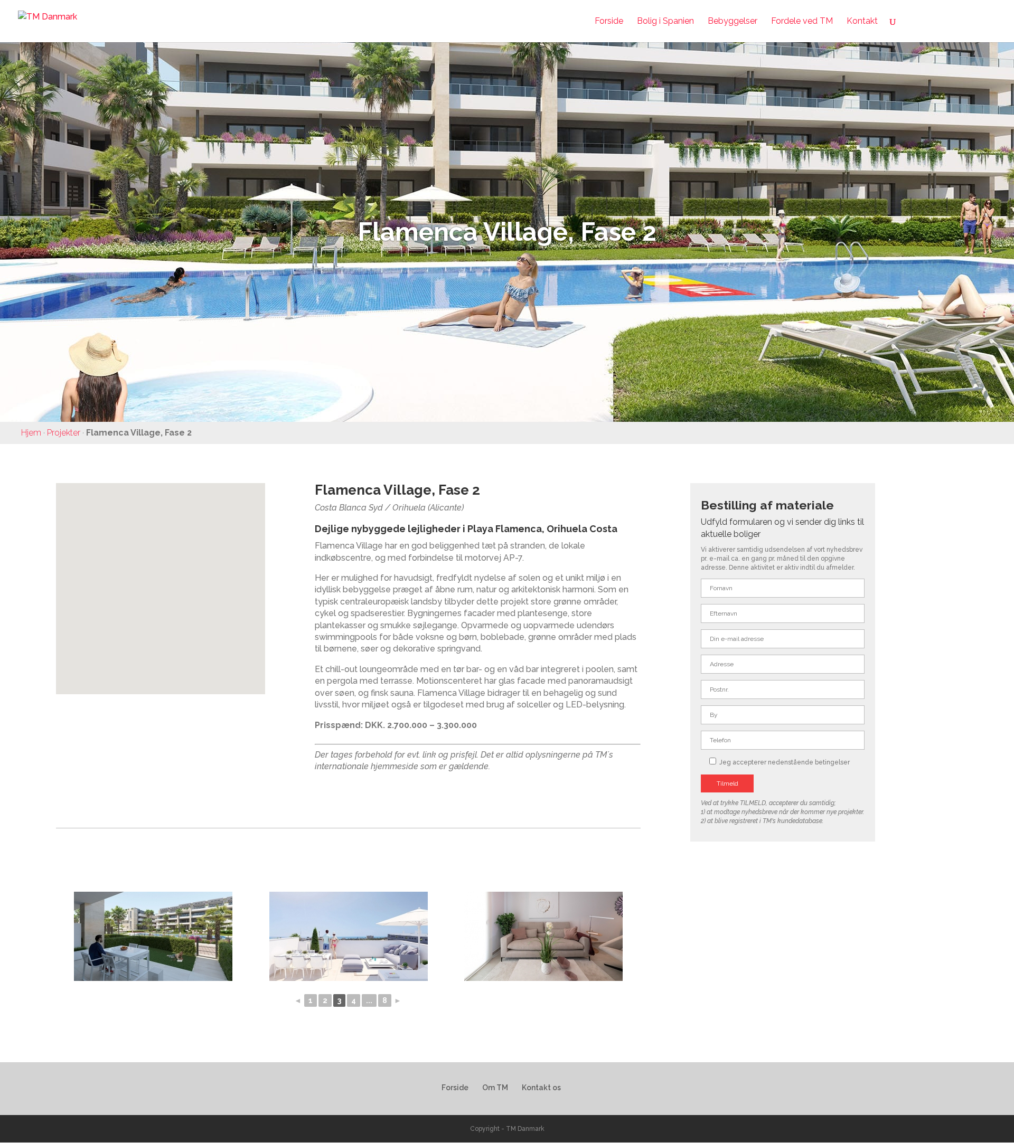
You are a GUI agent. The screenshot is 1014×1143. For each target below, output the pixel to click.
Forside (609, 21)
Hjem (31, 433)
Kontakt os (541, 1087)
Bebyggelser (732, 21)
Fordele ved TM (802, 21)
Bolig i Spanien (665, 21)
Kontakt (862, 21)
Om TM (495, 1087)
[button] (164, 577)
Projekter (63, 433)
